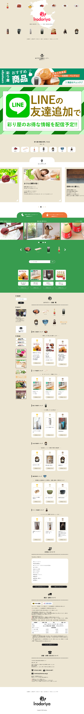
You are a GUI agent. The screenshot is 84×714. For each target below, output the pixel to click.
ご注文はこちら (23, 287)
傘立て (63, 315)
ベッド (38, 252)
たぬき (36, 325)
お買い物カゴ (46, 691)
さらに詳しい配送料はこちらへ (50, 644)
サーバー (54, 325)
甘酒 (59, 252)
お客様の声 (33, 691)
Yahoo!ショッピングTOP (54, 691)
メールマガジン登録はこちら (21, 331)
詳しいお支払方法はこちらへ (41, 586)
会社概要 (28, 691)
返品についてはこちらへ (59, 586)
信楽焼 (48, 252)
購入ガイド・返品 (39, 691)
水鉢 (45, 325)
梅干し (27, 252)
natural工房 (63, 323)
